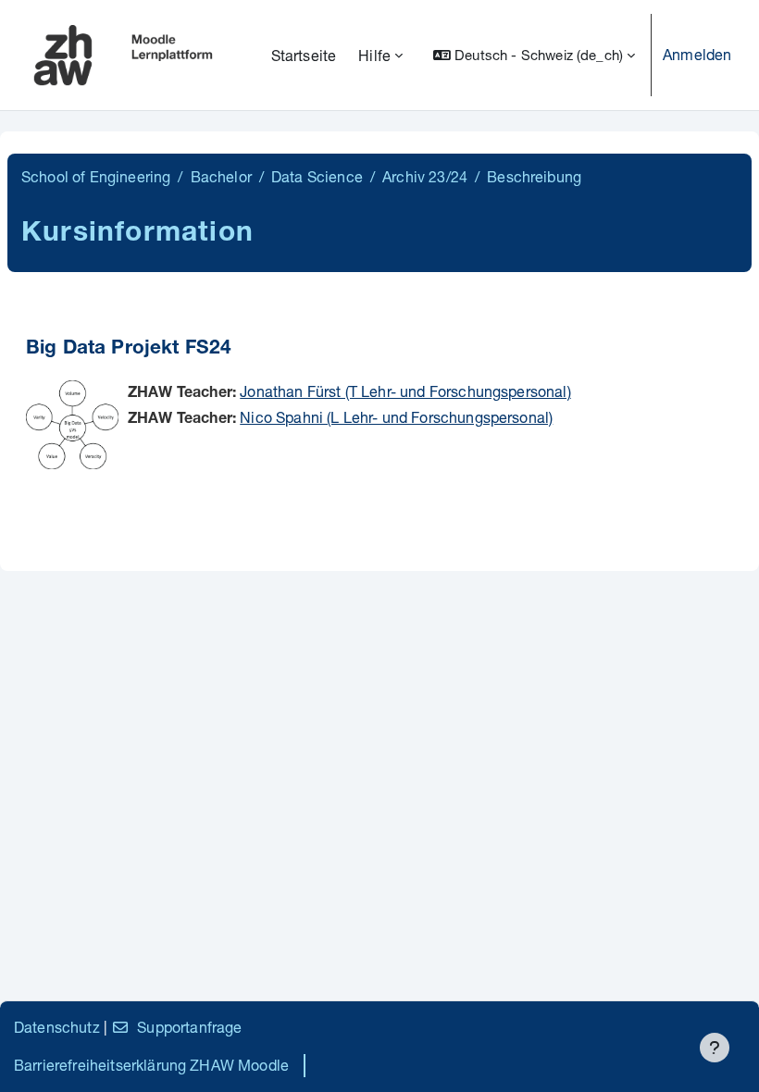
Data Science (317, 176)
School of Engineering (95, 176)
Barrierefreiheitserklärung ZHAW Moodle (151, 1064)
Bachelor (221, 176)
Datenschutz (57, 1027)
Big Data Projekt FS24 (128, 349)
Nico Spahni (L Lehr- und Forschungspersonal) (396, 417)
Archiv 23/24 (424, 176)
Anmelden (697, 54)
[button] (534, 55)
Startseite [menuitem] (304, 55)
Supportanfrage (189, 1027)
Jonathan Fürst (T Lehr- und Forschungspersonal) (405, 391)
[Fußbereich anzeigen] (714, 1047)
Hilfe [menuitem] (374, 55)
